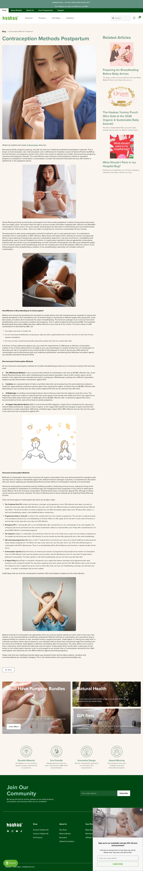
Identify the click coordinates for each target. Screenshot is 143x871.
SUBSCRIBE (118, 864)
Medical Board (64, 834)
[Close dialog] (141, 810)
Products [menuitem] (42, 18)
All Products (37, 838)
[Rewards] (10, 863)
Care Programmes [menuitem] (45, 10)
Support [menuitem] (60, 10)
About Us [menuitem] (30, 10)
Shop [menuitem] (4, 10)
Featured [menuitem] (28, 18)
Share (10, 670)
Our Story (63, 830)
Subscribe (124, 793)
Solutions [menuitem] (70, 18)
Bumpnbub (33, 145)
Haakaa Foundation (66, 841)
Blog (4, 32)
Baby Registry (90, 830)
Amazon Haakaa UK (40, 834)
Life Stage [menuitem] (56, 18)
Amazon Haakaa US (40, 830)
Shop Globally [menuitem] (16, 10)
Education (63, 838)
